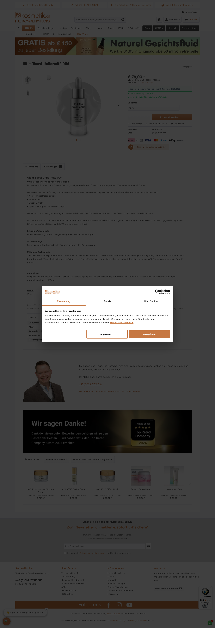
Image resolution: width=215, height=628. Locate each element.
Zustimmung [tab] (63, 301)
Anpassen (105, 334)
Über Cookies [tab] (151, 301)
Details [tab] (107, 301)
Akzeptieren (149, 334)
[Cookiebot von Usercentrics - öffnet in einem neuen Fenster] (157, 291)
